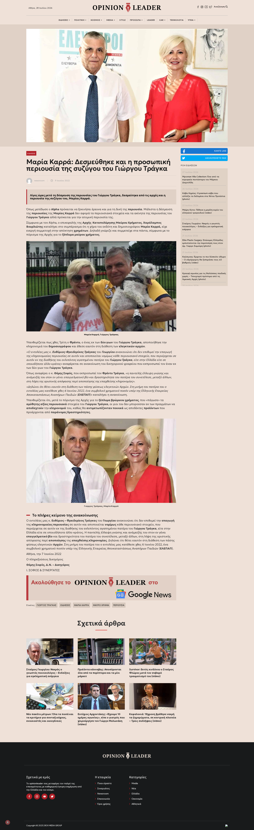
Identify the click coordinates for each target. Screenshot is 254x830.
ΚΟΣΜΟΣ (96, 20)
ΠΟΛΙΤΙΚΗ (79, 20)
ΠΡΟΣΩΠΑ (135, 20)
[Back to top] (245, 821)
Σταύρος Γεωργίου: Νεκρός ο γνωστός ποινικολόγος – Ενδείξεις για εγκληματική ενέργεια (48, 673)
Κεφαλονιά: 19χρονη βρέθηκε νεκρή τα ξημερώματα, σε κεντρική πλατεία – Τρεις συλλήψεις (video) (152, 718)
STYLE (122, 20)
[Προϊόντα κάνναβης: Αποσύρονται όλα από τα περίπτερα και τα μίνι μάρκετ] (101, 651)
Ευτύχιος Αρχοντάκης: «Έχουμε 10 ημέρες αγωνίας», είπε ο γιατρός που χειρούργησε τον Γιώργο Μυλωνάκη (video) (101, 719)
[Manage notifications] (7, 822)
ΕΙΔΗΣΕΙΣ (63, 20)
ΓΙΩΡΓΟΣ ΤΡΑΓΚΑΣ (46, 605)
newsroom (39, 180)
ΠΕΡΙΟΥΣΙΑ (118, 605)
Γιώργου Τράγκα (109, 195)
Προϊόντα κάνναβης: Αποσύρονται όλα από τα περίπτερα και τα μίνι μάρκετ (99, 673)
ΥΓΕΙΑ (191, 20)
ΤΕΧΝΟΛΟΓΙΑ (176, 20)
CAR (161, 20)
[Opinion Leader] (127, 7)
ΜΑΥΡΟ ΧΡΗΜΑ (101, 605)
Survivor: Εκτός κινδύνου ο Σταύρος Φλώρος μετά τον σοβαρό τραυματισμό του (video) (151, 673)
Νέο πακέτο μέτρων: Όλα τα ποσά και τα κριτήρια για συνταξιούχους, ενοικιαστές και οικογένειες (49, 718)
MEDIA (109, 20)
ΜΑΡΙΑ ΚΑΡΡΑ (81, 605)
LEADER (151, 20)
